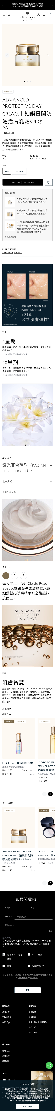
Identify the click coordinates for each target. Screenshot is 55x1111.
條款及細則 (11, 237)
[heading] (14, 1006)
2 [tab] (27, 81)
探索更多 (7, 708)
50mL (25, 770)
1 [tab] (24, 81)
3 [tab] (30, 81)
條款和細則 (37, 1096)
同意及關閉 (27, 1106)
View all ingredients (12, 252)
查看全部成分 (9, 492)
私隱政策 (33, 977)
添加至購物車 (23, 182)
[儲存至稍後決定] (49, 182)
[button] (27, 468)
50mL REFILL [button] (19, 171)
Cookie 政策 (21, 1091)
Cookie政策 (22, 977)
